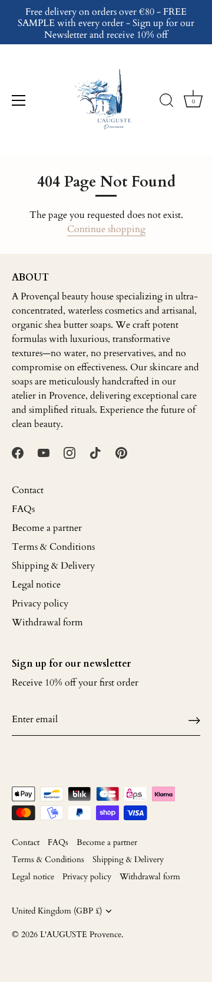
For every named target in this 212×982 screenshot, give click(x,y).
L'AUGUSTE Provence (80, 934)
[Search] (167, 102)
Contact (28, 490)
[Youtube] (43, 452)
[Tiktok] (95, 452)
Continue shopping (106, 229)
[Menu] (19, 100)
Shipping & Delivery (53, 565)
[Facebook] (18, 452)
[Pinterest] (121, 452)
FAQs (23, 509)
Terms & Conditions (53, 546)
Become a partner (47, 527)
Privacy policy (40, 603)
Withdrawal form (47, 622)
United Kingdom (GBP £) (57, 911)
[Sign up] (194, 719)
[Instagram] (69, 452)
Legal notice (36, 584)
